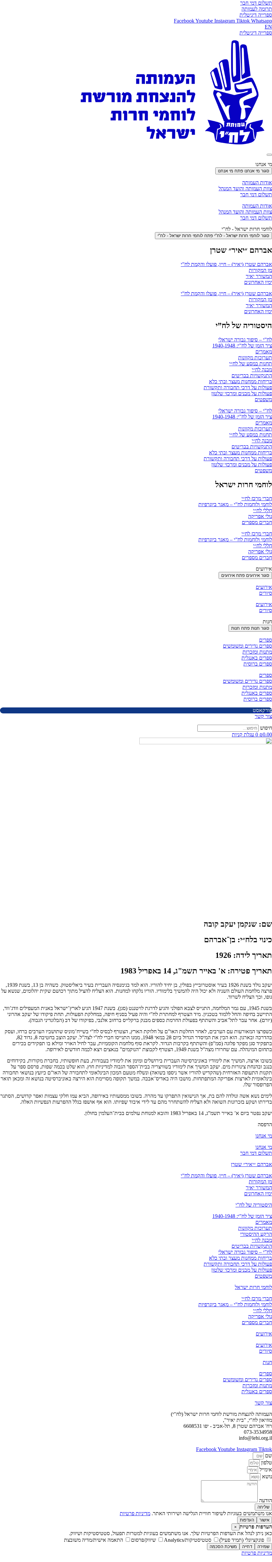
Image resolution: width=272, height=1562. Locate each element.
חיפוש (266, 728)
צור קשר (263, 1403)
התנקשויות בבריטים (252, 375)
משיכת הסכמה (223, 1546)
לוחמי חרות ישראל (253, 1287)
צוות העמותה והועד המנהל (245, 188)
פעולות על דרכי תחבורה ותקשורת (238, 387)
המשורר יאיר (259, 276)
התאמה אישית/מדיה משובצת (94, 1540)
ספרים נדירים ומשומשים (247, 646)
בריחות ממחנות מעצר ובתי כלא (240, 381)
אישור (264, 1519)
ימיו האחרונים (258, 282)
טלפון (266, 1462)
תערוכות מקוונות (255, 357)
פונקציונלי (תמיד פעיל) (242, 1540)
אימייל (265, 1469)
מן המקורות (260, 270)
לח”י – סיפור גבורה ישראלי (245, 339)
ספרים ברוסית (257, 664)
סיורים (265, 593)
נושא (266, 1476)
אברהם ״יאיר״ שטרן (251, 1164)
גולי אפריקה (260, 516)
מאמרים (263, 351)
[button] (265, 1124)
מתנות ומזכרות (257, 652)
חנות (267, 1362)
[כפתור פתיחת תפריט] (269, 155)
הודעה (265, 1500)
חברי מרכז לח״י (256, 498)
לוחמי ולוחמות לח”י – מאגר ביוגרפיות (235, 504)
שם (268, 1455)
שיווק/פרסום (144, 1540)
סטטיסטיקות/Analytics (188, 1540)
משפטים (263, 399)
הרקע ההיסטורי (256, 1234)
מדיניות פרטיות (135, 1513)
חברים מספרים (257, 522)
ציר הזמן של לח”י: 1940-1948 (242, 345)
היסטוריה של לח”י (254, 1205)
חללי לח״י (262, 510)
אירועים (264, 587)
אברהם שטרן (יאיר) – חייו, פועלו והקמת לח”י (226, 264)
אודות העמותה (257, 182)
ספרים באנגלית (256, 658)
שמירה (263, 1546)
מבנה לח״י (262, 369)
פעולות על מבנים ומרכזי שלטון (241, 393)
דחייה (247, 1546)
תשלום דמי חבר (256, 194)
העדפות (247, 1519)
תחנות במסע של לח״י (250, 363)
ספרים (265, 640)
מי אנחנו (263, 1136)
